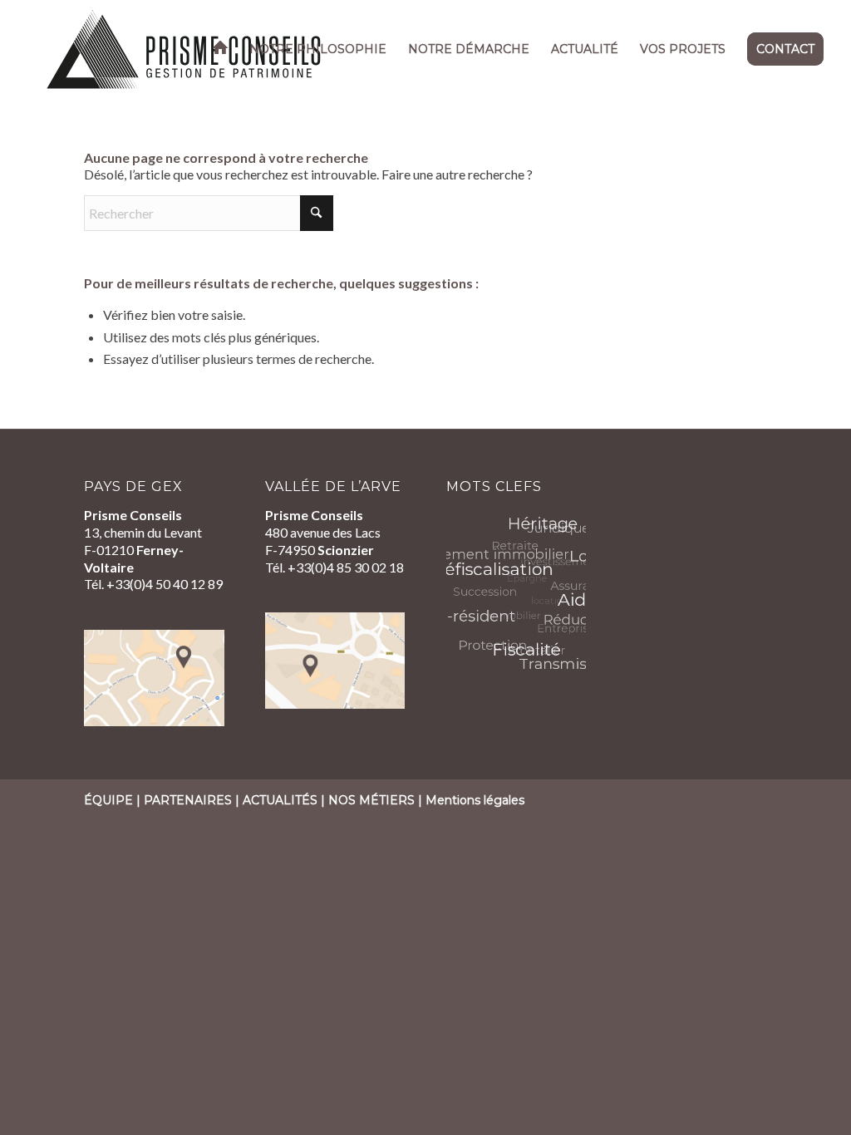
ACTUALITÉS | (285, 800)
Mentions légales (475, 800)
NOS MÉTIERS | (377, 800)
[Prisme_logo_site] (184, 49)
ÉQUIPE (108, 800)
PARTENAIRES (188, 800)
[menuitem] (220, 49)
